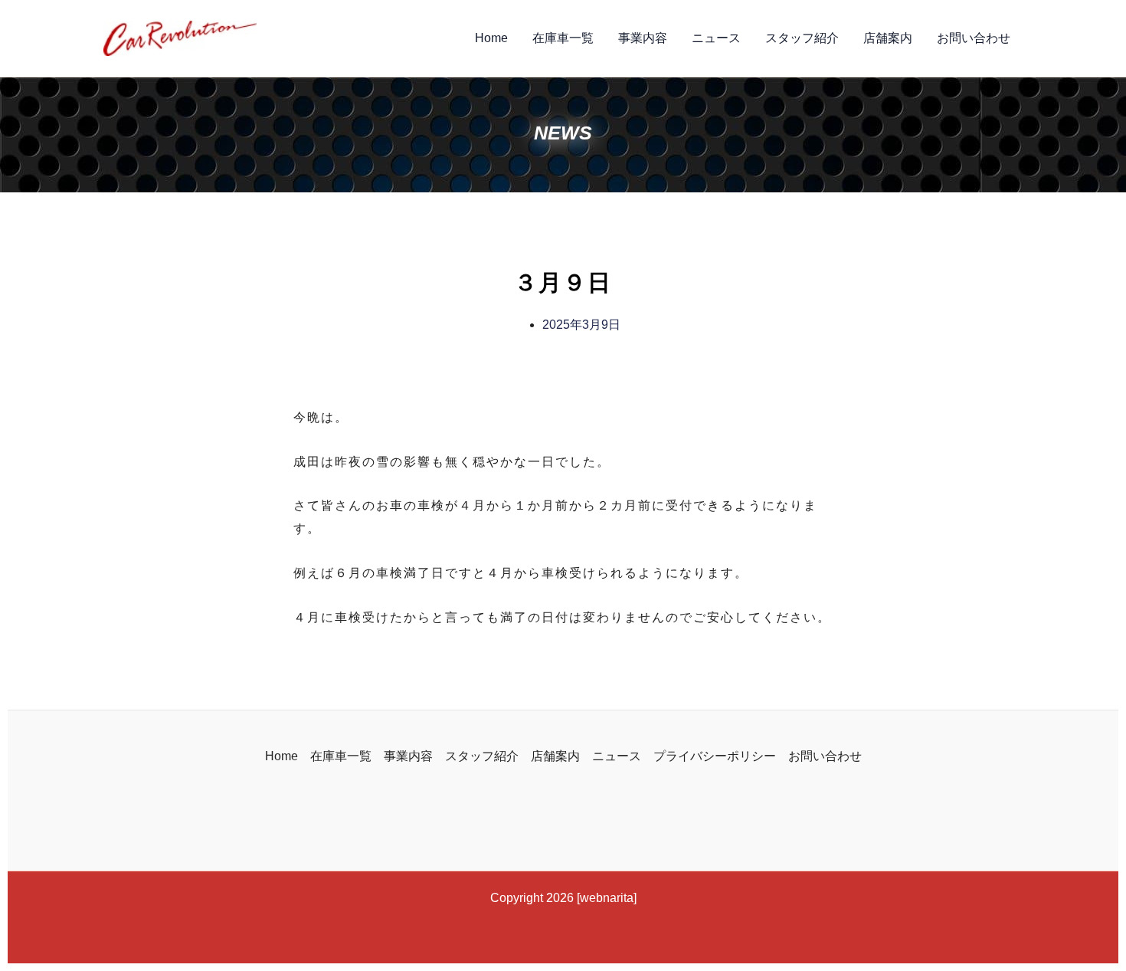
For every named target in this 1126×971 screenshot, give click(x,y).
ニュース (716, 37)
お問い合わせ (973, 37)
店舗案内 (887, 37)
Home (491, 37)
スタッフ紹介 (802, 37)
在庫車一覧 (563, 37)
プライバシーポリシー (714, 756)
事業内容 (642, 37)
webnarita (606, 897)
